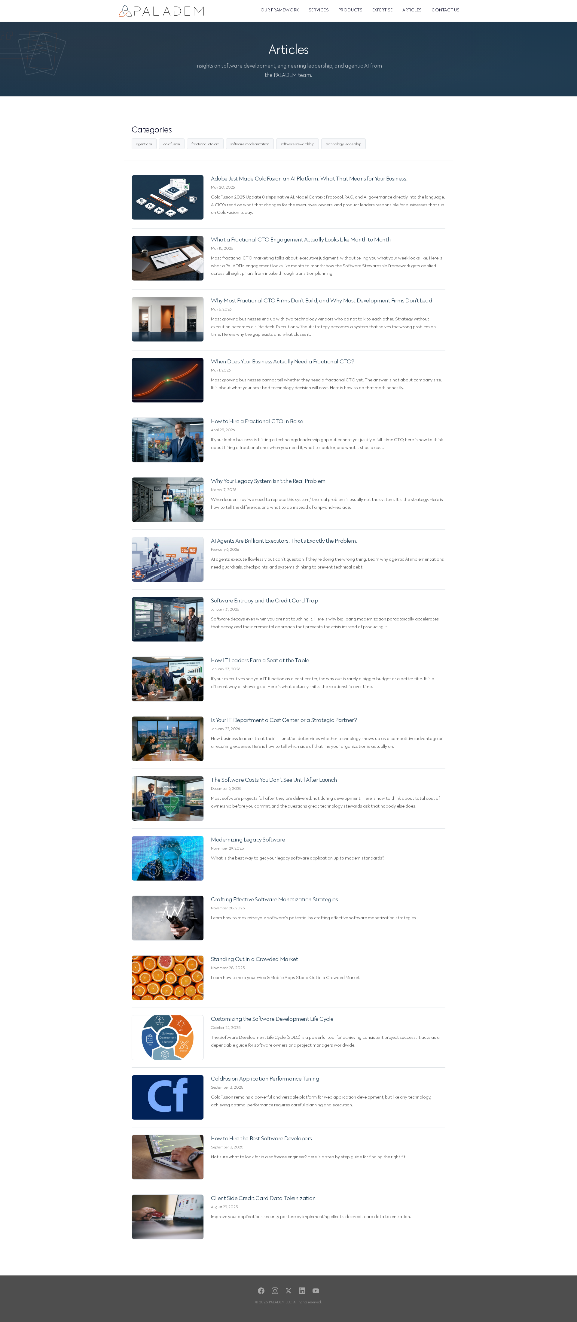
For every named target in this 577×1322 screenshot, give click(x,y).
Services (319, 10)
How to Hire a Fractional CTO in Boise (257, 421)
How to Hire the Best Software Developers (261, 1138)
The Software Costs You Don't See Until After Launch (274, 779)
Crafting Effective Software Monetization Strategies (274, 899)
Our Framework (280, 10)
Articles (412, 10)
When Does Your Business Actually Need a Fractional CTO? (282, 361)
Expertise (382, 10)
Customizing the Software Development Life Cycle (272, 1018)
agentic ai (144, 143)
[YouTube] (316, 1290)
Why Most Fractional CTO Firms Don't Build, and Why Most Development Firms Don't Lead (321, 300)
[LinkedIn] (302, 1290)
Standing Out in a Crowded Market (254, 959)
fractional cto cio (205, 143)
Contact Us (446, 10)
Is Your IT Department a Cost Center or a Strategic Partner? (284, 719)
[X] (288, 1291)
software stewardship (297, 143)
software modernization (249, 143)
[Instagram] (275, 1290)
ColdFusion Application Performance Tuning (265, 1078)
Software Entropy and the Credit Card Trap (264, 600)
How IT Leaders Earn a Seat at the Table (260, 660)
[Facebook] (261, 1290)
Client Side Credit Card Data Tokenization (263, 1198)
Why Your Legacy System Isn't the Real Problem (268, 480)
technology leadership (343, 143)
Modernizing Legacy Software (248, 839)
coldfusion (171, 143)
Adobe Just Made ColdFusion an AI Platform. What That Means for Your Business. (309, 178)
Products (351, 10)
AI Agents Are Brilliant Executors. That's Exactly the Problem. (284, 540)
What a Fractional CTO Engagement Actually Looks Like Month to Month (301, 239)
